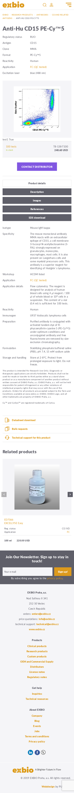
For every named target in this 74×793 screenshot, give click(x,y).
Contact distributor (37, 166)
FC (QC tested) (38, 67)
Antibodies (42, 14)
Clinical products (36, 646)
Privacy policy (37, 741)
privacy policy (54, 578)
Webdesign (48, 786)
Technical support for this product (31, 437)
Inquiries (37, 693)
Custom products (37, 656)
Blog (37, 721)
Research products (22, 14)
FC (68, 531)
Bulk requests (20, 429)
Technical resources (37, 699)
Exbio (5, 14)
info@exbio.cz (47, 619)
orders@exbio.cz (41, 613)
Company (37, 715)
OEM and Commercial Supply (37, 661)
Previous (4, 495)
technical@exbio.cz (47, 624)
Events (37, 726)
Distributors (37, 666)
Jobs (37, 731)
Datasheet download (23, 420)
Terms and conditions (37, 736)
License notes (37, 672)
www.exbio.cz (37, 629)
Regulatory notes (37, 677)
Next (70, 495)
